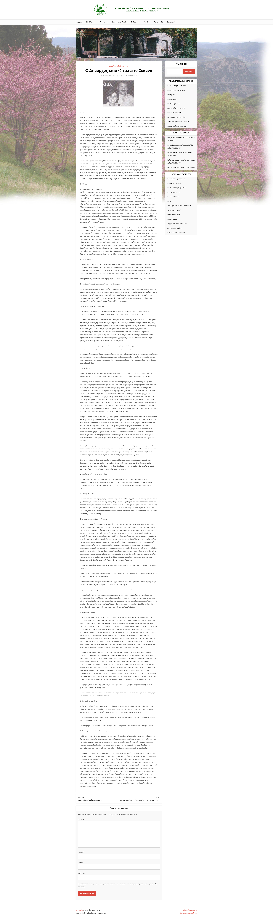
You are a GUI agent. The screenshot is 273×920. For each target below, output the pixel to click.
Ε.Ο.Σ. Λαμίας (172, 219)
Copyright (79, 910)
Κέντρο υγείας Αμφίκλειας (176, 188)
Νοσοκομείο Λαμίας (174, 183)
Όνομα (81, 852)
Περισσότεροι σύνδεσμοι (176, 233)
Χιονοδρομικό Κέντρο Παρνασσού (179, 206)
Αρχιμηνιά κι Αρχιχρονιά (176, 108)
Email (80, 863)
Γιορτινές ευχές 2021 (174, 113)
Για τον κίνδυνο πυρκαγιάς (177, 126)
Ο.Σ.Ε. (169, 201)
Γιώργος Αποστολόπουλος (128, 76)
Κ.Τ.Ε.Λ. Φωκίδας (173, 197)
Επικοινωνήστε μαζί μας (188, 913)
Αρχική (79, 22)
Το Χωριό (103, 22)
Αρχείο (146, 22)
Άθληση (192, 167)
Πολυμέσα (135, 22)
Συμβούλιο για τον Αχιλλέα (177, 224)
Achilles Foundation (174, 228)
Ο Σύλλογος (90, 22)
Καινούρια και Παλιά (119, 22)
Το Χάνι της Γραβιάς (174, 210)
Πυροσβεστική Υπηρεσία (176, 179)
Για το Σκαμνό (172, 99)
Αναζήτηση (181, 64)
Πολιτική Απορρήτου (190, 910)
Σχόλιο (81, 820)
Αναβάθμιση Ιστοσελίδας (176, 90)
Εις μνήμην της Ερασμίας (176, 117)
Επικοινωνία (171, 22)
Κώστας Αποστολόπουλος (176, 167)
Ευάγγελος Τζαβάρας (174, 138)
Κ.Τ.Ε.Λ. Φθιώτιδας (174, 192)
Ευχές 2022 (171, 95)
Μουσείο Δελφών (173, 215)
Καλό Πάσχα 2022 (173, 104)
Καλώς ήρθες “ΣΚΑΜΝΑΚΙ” (176, 86)
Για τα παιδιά (158, 22)
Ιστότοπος (81, 873)
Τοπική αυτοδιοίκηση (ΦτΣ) (118, 66)
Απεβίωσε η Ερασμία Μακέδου (178, 122)
